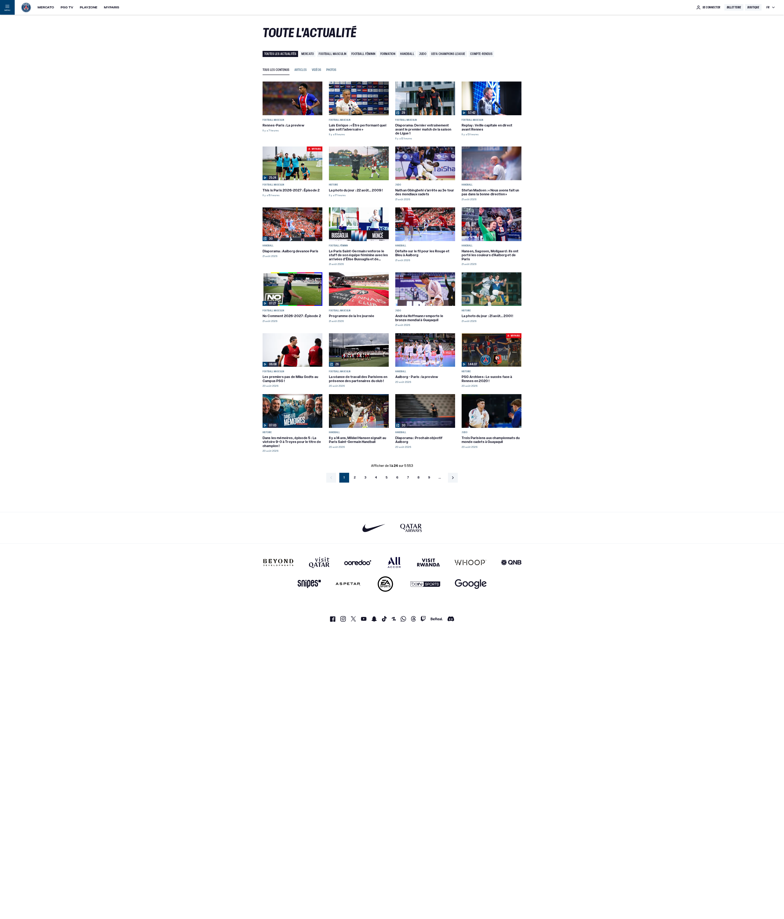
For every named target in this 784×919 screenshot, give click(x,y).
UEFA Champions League (448, 54)
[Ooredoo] (357, 562)
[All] (394, 562)
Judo (422, 54)
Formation (387, 54)
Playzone (88, 7)
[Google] (471, 584)
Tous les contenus (276, 70)
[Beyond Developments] (278, 562)
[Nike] (373, 528)
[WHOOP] (470, 562)
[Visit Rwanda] (428, 562)
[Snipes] (309, 584)
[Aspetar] (348, 584)
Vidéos (316, 70)
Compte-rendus (481, 54)
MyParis (111, 7)
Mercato (46, 7)
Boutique (753, 7)
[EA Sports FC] (385, 584)
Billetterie (734, 7)
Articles (300, 70)
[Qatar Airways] (411, 528)
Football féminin (363, 54)
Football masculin (332, 54)
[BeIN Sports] (425, 584)
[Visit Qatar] (319, 562)
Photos (331, 70)
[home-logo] (26, 7)
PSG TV (67, 7)
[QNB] (511, 562)
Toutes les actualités (280, 54)
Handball (407, 54)
